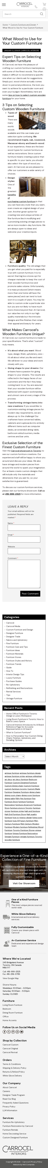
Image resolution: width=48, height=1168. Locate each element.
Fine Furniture (12, 643)
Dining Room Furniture (13, 1012)
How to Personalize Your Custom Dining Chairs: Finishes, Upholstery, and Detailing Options (24, 738)
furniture (22, 801)
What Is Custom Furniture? (18, 732)
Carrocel (10, 623)
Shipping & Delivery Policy (14, 1068)
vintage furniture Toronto (31, 836)
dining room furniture (30, 795)
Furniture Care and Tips (17, 647)
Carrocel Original (10, 1048)
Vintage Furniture (14, 698)
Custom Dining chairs (14, 786)
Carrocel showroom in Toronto (26, 450)
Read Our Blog (9, 1099)
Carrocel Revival (10, 1052)
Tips (8, 695)
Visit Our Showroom (24, 883)
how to (16, 817)
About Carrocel (10, 1087)
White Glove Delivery (12, 1075)
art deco (8, 779)
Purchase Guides (14, 681)
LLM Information (10, 1110)
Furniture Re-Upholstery (14, 1122)
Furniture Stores (13, 657)
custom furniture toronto (16, 789)
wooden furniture (12, 840)
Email (11, 535)
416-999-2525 (13, 494)
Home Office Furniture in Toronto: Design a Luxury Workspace (21, 714)
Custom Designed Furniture (25, 782)
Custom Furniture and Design (23, 24)
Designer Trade (13, 636)
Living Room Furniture (12, 1005)
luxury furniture (27, 821)
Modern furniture (20, 827)
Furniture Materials (14, 654)
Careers (6, 1091)
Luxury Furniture (13, 678)
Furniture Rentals (10, 1130)
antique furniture (12, 773)
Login (44, 9)
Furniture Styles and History (19, 660)
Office (6, 1016)
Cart (44, 4)
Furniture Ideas (13, 650)
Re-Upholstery (13, 684)
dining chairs (34, 792)
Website (11, 546)
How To (9, 671)
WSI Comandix (28, 1165)
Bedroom (7, 1009)
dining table (10, 798)
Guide (9, 667)
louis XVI (16, 821)
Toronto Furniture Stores (24, 830)
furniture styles (17, 811)
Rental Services (13, 691)
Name (11, 523)
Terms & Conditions (12, 1064)
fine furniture (25, 798)
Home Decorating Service (14, 1133)
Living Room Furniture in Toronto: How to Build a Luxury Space (25, 720)
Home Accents (10, 1020)
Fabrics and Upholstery (16, 640)
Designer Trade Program (14, 1095)
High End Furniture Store (15, 814)
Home (5, 24)
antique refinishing (34, 776)
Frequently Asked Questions (16, 1102)
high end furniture (32, 811)
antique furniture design (30, 773)
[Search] (42, 14)
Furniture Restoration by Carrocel (18, 1126)
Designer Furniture (14, 633)
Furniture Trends (13, 664)
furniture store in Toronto (21, 808)
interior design (25, 817)
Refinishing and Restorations (19, 688)
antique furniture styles (15, 776)
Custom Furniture (31, 786)
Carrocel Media (13, 626)
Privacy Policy (9, 1106)
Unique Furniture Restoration (25, 833)
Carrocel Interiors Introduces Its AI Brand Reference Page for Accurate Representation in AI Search (25, 727)
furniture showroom (24, 805)
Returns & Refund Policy (14, 1072)
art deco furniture (20, 779)
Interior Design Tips (15, 674)
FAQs (17, 798)
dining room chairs (13, 795)
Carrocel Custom (10, 1044)
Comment (13, 558)
